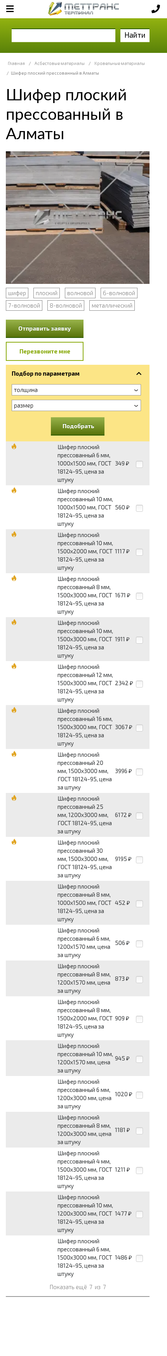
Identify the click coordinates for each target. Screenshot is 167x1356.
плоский (46, 292)
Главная (16, 63)
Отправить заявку (44, 328)
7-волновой (24, 305)
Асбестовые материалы (60, 63)
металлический (112, 305)
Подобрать (78, 425)
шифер (17, 292)
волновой (80, 292)
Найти (135, 34)
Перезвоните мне (44, 351)
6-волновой (119, 292)
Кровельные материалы (119, 63)
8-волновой (66, 305)
